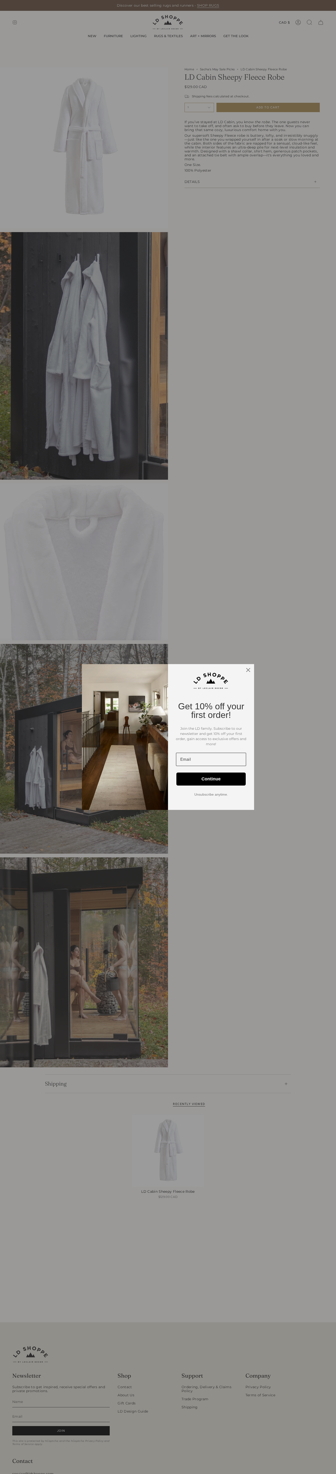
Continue (211, 778)
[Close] (248, 670)
